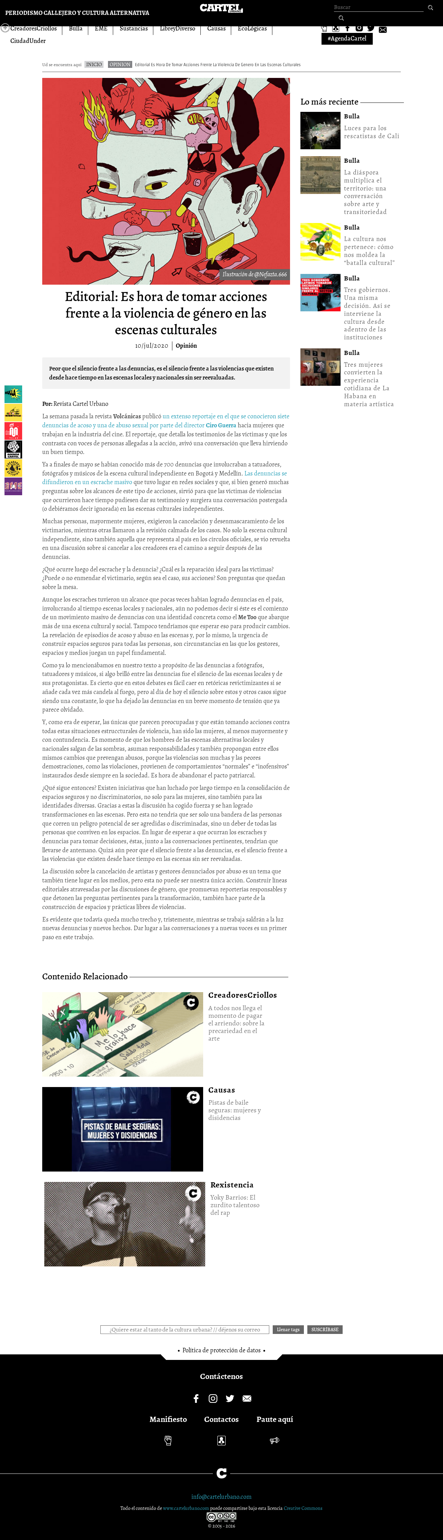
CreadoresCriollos (33, 28)
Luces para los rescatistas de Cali (371, 132)
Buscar (430, 8)
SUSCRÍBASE (324, 1329)
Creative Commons (303, 1508)
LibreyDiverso (177, 28)
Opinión (186, 345)
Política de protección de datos (221, 1350)
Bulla (76, 28)
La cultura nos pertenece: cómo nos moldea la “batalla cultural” (369, 250)
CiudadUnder (28, 41)
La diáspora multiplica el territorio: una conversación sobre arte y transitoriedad (365, 192)
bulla (352, 116)
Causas (216, 28)
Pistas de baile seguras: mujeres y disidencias (122, 1127)
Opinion (120, 64)
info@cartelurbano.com (221, 1497)
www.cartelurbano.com (186, 1508)
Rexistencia (232, 1184)
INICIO (94, 64)
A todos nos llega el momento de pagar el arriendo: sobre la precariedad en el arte (123, 1032)
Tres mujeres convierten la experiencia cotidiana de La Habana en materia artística (369, 384)
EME (101, 28)
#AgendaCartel (347, 38)
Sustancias (134, 28)
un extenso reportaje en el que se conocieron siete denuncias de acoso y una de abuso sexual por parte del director (165, 420)
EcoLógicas (252, 28)
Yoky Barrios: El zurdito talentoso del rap (124, 1222)
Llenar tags (341, 18)
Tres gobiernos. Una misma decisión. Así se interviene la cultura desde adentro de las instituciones (367, 313)
